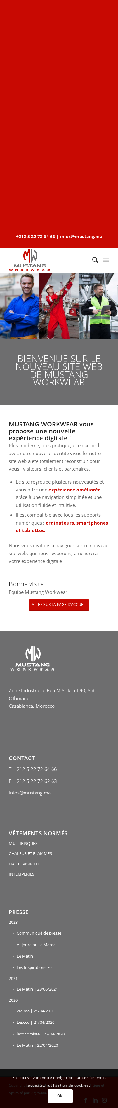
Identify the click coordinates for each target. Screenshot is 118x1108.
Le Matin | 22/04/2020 (37, 1045)
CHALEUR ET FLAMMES (30, 853)
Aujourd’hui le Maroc (36, 944)
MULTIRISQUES (23, 843)
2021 (13, 978)
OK (60, 1096)
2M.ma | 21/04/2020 (35, 1011)
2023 (13, 922)
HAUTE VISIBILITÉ (25, 864)
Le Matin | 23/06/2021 (37, 989)
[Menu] (106, 259)
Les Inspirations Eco (35, 967)
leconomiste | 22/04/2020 (41, 1034)
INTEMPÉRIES (21, 874)
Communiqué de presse (39, 933)
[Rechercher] (92, 260)
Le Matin (25, 956)
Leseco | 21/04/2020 (35, 1022)
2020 (13, 1000)
